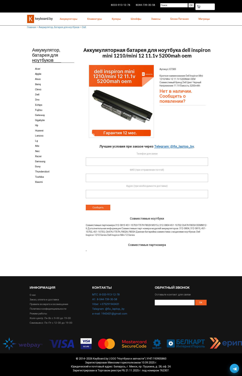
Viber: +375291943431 (105, 304)
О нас (33, 294)
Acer (37, 68)
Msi (37, 145)
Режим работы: (38, 313)
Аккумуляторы (68, 18)
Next (159, 95)
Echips (38, 104)
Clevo (38, 89)
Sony (37, 166)
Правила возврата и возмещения (49, 304)
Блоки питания (179, 18)
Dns (37, 99)
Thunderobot (42, 171)
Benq (38, 84)
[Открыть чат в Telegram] (234, 368)
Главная (31, 27)
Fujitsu (38, 110)
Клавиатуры (94, 18)
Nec (37, 151)
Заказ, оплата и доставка (44, 299)
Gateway (40, 115)
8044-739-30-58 (145, 4)
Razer (38, 156)
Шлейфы (136, 18)
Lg (36, 140)
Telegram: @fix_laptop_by (174, 146)
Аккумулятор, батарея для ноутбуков (59, 27)
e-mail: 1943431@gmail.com (109, 313)
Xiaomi (39, 182)
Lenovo (39, 135)
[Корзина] (205, 6)
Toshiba (39, 176)
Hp (36, 125)
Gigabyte (40, 120)
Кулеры (116, 18)
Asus (38, 79)
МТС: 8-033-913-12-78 (106, 294)
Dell (84, 27)
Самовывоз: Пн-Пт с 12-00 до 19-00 (51, 322)
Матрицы (204, 18)
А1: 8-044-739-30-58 (104, 299)
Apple (38, 73)
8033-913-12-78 (120, 4)
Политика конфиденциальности (48, 308)
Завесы (156, 18)
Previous (84, 95)
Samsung (40, 161)
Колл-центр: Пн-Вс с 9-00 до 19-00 (50, 318)
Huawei (39, 130)
